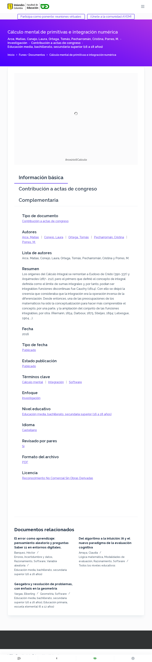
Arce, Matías (16, 39)
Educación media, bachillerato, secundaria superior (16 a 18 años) (55, 47)
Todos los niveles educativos (97, 565)
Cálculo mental (32, 382)
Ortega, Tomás (59, 39)
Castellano (29, 430)
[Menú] (142, 6)
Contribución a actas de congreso (55, 43)
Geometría (47, 593)
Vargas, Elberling (24, 593)
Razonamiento (23, 561)
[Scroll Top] (133, 658)
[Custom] (19, 658)
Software (75, 382)
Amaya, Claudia (88, 552)
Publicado (29, 350)
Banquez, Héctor (24, 552)
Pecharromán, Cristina (87, 39)
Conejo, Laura (37, 39)
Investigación (17, 43)
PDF (25, 462)
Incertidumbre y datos (38, 556)
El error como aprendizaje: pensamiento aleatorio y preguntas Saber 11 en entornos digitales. (41, 543)
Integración (56, 382)
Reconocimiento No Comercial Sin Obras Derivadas (57, 478)
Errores (18, 556)
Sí (23, 446)
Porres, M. (112, 39)
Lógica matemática (91, 556)
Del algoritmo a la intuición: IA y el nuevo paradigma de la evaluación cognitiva (105, 543)
